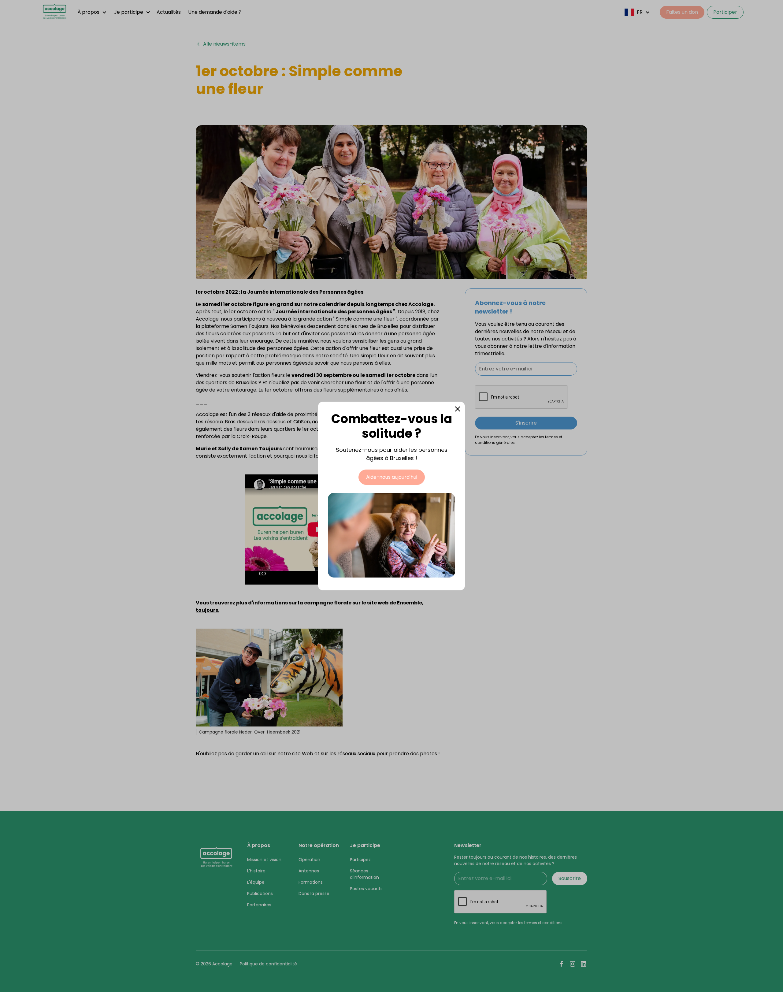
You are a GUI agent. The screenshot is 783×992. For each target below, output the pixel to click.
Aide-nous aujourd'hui (391, 477)
